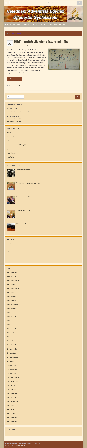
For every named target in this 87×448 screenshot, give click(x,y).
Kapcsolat (62, 24)
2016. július (10, 361)
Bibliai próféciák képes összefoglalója (41, 41)
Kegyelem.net (11, 153)
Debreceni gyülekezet (14, 121)
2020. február (11, 300)
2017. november (12, 329)
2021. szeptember (13, 288)
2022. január (11, 284)
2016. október (11, 353)
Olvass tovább (15, 79)
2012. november (12, 421)
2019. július (10, 313)
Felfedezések (51, 24)
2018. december (12, 317)
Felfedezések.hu (12, 141)
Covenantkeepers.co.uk (15, 137)
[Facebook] (9, 2)
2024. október (11, 276)
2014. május (11, 385)
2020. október (11, 296)
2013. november (12, 393)
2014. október (11, 373)
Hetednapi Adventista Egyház (17, 145)
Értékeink (25, 24)
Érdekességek (25, 45)
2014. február (11, 389)
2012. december (12, 417)
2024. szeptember (13, 280)
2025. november (12, 272)
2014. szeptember (13, 377)
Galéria (42, 24)
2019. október (11, 309)
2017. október (11, 333)
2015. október (11, 365)
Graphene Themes (20, 445)
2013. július (10, 405)
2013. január (11, 413)
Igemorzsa (10, 149)
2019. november (12, 305)
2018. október (11, 321)
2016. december (12, 345)
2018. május (11, 325)
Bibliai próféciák (14, 86)
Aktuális (16, 24)
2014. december (12, 369)
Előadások (34, 24)
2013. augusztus (12, 401)
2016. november (12, 349)
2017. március (11, 341)
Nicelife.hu (10, 157)
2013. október (11, 397)
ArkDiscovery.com (13, 133)
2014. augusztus (12, 381)
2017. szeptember (13, 337)
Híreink (9, 260)
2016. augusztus (12, 357)
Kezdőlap (8, 24)
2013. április (11, 409)
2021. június (11, 292)
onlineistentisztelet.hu (14, 119)
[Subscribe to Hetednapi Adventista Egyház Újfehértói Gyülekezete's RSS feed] (6, 2)
